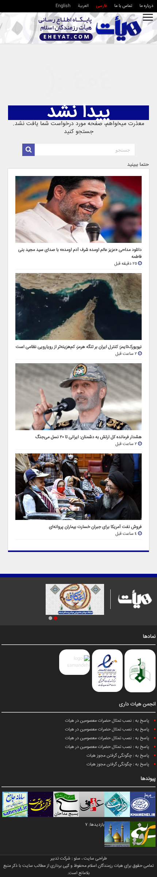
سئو (77, 858)
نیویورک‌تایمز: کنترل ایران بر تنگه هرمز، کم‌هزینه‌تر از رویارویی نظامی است (79, 347)
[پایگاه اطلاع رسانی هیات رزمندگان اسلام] (90, 28)
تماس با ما (123, 6)
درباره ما (146, 6)
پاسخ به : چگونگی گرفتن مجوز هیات (118, 755)
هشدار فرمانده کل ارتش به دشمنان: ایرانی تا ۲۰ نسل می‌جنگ (88, 437)
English (62, 6)
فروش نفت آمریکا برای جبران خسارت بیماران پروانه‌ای (95, 527)
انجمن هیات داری (137, 704)
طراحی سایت (95, 858)
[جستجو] (28, 150)
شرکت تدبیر (60, 858)
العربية (83, 6)
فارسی (101, 6)
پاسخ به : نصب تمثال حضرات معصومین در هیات (107, 720)
